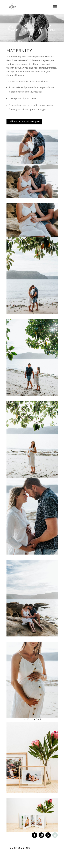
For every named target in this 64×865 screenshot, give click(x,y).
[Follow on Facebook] (34, 835)
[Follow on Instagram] (41, 835)
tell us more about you (24, 121)
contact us (20, 847)
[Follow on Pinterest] (48, 835)
